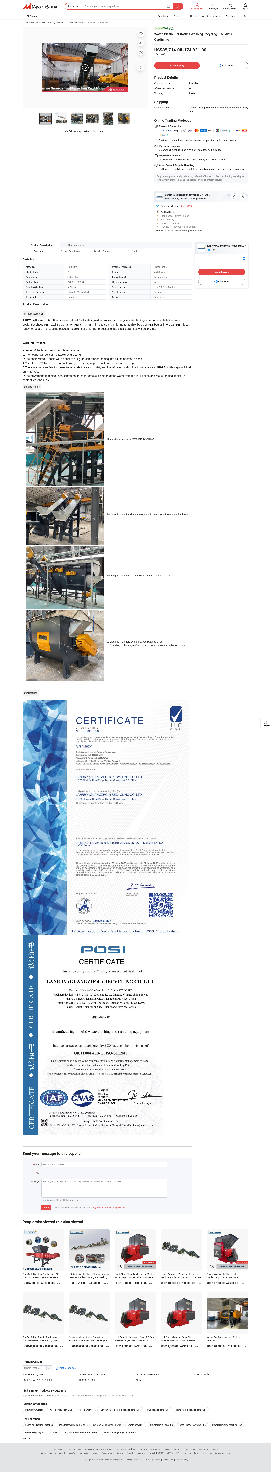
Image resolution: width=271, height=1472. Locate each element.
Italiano (120, 1453)
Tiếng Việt (207, 1453)
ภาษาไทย (187, 1453)
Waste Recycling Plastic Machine (41, 1432)
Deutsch (129, 1453)
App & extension (210, 16)
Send (46, 1207)
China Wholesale (123, 1449)
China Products (74, 1449)
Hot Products (58, 1449)
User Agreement (153, 1459)
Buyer (176, 16)
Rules (246, 16)
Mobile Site (203, 1449)
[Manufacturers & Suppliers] (40, 6)
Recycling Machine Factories (39, 1424)
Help (192, 16)
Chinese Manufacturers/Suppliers (98, 1449)
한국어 (161, 1453)
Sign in (245, 8)
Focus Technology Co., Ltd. (115, 1459)
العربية (152, 1453)
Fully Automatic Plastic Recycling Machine (120, 1409)
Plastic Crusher (85, 1409)
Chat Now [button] (227, 65)
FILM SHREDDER (87, 1379)
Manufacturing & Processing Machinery (47, 22)
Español (72, 1453)
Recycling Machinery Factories (106, 1424)
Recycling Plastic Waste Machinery (80, 1432)
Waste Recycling (136, 1424)
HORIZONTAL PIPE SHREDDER (38, 1379)
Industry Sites (155, 1449)
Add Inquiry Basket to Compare (86, 131)
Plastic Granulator (34, 1409)
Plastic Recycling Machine (97, 22)
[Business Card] (243, 258)
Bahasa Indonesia (222, 1453)
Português (83, 1453)
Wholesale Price (140, 1449)
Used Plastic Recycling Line (192, 1424)
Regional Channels (173, 1449)
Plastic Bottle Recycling (161, 1424)
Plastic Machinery (75, 22)
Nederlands (141, 1453)
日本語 (170, 1453)
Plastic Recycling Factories (72, 1424)
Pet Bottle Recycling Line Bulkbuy (120, 1432)
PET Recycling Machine (158, 1409)
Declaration (168, 1459)
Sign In (159, 230)
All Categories (33, 16)
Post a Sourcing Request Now (109, 1207)
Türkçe (196, 1453)
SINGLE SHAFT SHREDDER (92, 1374)
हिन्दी (177, 1453)
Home (25, 22)
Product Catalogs (67, 1367)
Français (94, 1453)
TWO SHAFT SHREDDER (147, 1374)
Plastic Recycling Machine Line (227, 1424)
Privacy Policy (182, 1459)
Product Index (190, 1449)
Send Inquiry (177, 65)
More (25, 1438)
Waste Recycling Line (33, 1374)
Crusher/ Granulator (202, 1374)
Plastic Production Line (60, 1409)
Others (139, 1379)
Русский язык (107, 1453)
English (62, 1453)
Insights (214, 1449)
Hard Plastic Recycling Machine (191, 1409)
